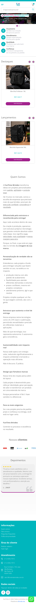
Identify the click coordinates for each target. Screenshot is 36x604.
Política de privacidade (8, 536)
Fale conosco (5, 531)
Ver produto (18, 103)
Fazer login (4, 549)
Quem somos (5, 529)
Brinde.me (21, 601)
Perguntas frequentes (8, 534)
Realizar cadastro (6, 546)
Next (33, 61)
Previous (29, 61)
